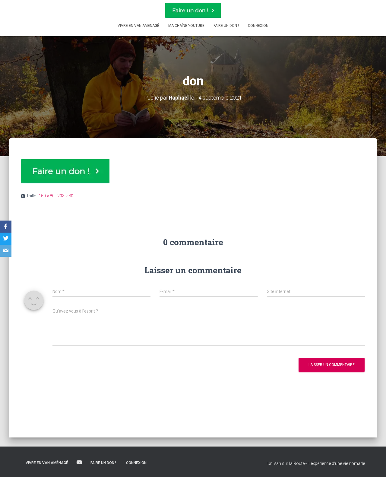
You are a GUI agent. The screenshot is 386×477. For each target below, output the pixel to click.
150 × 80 (47, 195)
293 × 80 (65, 195)
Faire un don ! (226, 26)
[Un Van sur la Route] (193, 10)
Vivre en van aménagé (138, 26)
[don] (65, 171)
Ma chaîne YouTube (186, 26)
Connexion (258, 26)
